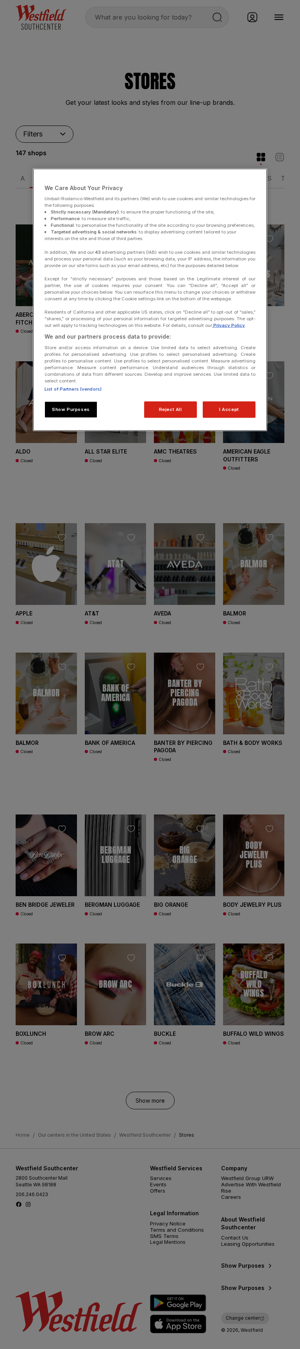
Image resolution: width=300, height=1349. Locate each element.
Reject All (170, 409)
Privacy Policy (228, 325)
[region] (150, 299)
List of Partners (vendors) (73, 389)
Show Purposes (70, 409)
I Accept (229, 409)
